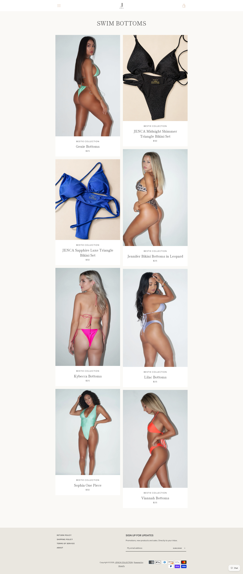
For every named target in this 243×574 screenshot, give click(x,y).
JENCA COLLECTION (124, 562)
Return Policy (64, 535)
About (60, 548)
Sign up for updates (139, 535)
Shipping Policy (65, 539)
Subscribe (178, 548)
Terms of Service (66, 544)
